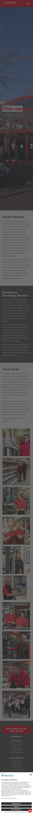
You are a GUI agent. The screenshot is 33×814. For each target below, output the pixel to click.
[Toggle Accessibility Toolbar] (30, 811)
